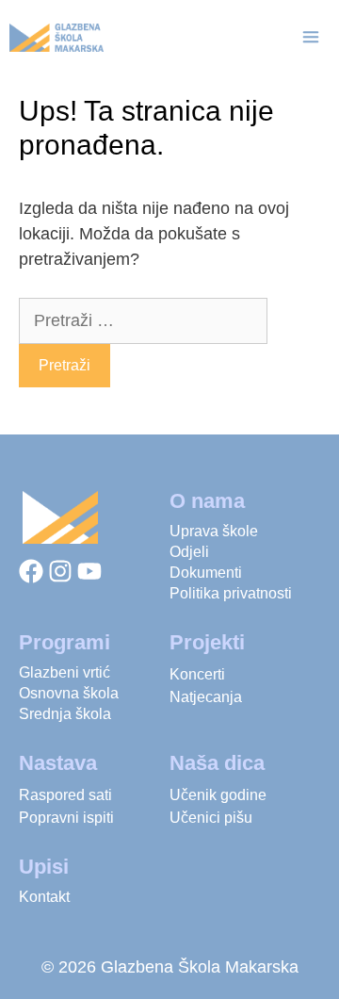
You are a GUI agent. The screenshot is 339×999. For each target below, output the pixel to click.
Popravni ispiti (66, 818)
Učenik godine (218, 795)
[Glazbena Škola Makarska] (56, 37)
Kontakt (44, 897)
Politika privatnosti (231, 593)
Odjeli (189, 552)
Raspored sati (65, 795)
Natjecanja (206, 697)
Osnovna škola (69, 693)
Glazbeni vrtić (64, 672)
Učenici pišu (211, 818)
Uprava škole (214, 531)
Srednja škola (65, 714)
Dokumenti (206, 573)
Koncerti (197, 674)
